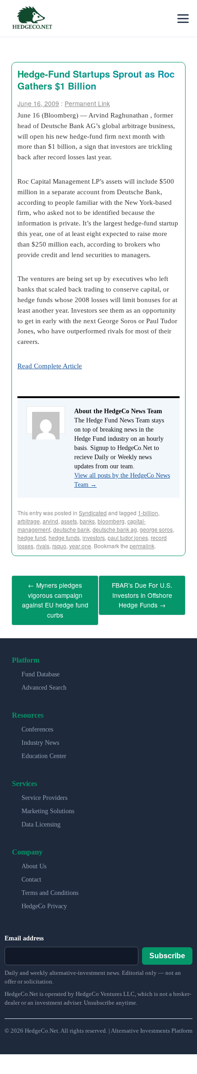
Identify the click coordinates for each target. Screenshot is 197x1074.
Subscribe (167, 949)
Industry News (40, 736)
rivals (42, 546)
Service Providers (44, 791)
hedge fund (31, 537)
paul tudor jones (128, 537)
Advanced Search (44, 681)
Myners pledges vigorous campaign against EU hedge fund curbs (55, 597)
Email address (24, 931)
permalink (142, 546)
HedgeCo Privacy (44, 899)
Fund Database (41, 667)
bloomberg (111, 521)
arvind (50, 521)
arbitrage (28, 521)
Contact (31, 873)
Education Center (44, 749)
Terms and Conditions (50, 886)
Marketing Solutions (48, 804)
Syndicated (93, 513)
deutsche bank (71, 529)
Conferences (37, 723)
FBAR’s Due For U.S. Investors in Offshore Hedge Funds (142, 593)
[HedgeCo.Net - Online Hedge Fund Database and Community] (32, 18)
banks (87, 521)
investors (93, 537)
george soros (156, 529)
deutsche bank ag (115, 529)
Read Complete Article (49, 366)
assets (69, 521)
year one (80, 546)
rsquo (59, 546)
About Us (34, 859)
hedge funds (64, 537)
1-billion (148, 513)
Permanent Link (87, 103)
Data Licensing (41, 818)
